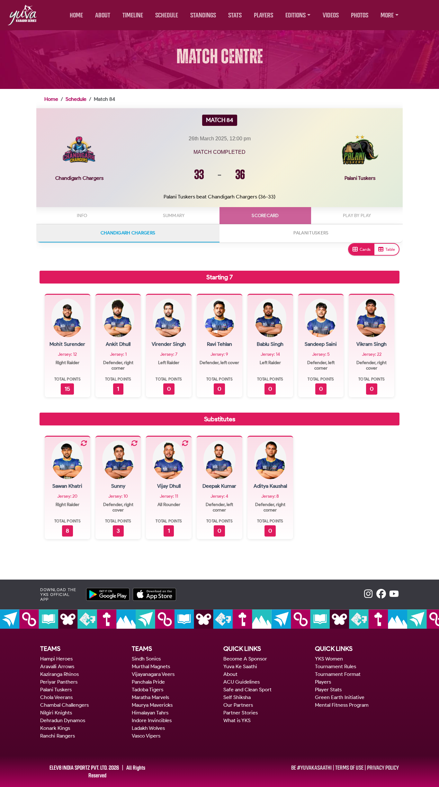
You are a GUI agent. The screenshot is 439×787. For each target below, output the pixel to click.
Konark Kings (55, 728)
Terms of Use (349, 768)
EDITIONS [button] (295, 15)
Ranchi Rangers (57, 736)
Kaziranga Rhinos (59, 674)
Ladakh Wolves (148, 728)
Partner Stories (240, 713)
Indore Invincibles (152, 720)
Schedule (76, 99)
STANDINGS (203, 15)
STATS (235, 15)
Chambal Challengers (64, 705)
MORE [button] (387, 15)
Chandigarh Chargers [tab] (128, 233)
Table (390, 249)
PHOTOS (359, 15)
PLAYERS (263, 15)
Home (51, 99)
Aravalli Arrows (57, 666)
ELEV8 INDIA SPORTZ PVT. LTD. (78, 768)
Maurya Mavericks (152, 705)
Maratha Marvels (150, 697)
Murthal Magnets (151, 666)
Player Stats (328, 689)
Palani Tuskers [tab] (310, 233)
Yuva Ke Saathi (240, 666)
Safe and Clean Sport (247, 689)
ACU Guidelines (241, 682)
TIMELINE (132, 15)
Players (323, 682)
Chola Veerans (56, 697)
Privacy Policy (383, 768)
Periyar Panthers (58, 682)
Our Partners (238, 705)
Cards (365, 249)
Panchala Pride (148, 682)
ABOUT (102, 15)
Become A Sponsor (245, 659)
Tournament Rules (335, 666)
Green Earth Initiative (339, 697)
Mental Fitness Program (342, 705)
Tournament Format (338, 674)
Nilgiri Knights (56, 713)
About (230, 674)
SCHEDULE (166, 15)
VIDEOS (331, 15)
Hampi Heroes (56, 659)
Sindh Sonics (146, 659)
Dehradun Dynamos (62, 720)
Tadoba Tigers (147, 689)
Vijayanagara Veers (153, 674)
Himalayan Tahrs (150, 713)
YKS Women (329, 659)
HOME (76, 15)
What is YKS (237, 720)
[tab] (82, 215)
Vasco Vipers (146, 736)
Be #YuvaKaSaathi (311, 768)
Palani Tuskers (56, 689)
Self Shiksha (237, 697)
